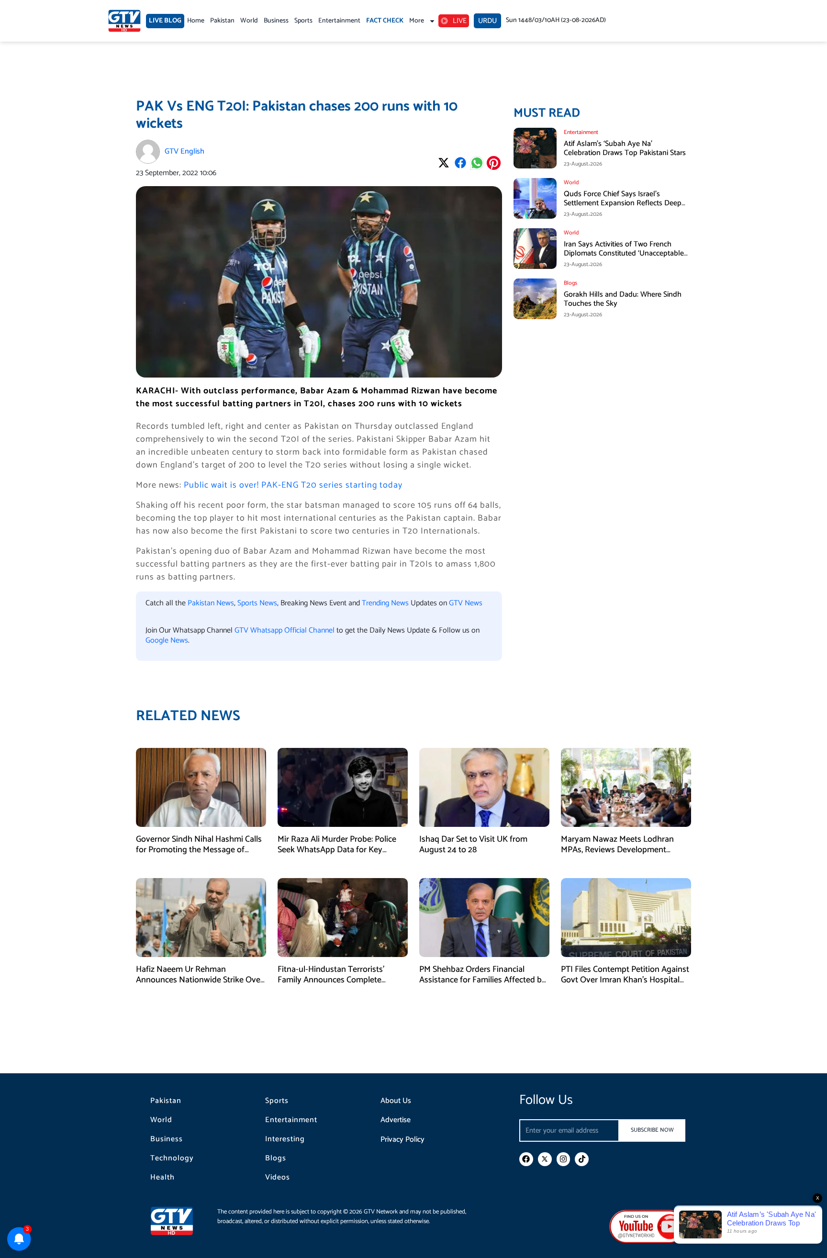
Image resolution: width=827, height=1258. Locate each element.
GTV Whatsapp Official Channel (285, 630)
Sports (303, 20)
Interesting (285, 1139)
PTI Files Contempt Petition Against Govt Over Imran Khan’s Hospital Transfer (625, 979)
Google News (166, 640)
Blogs (275, 1158)
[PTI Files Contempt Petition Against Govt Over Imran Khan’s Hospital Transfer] (626, 917)
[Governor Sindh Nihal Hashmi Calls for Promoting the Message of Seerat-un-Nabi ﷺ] (201, 786)
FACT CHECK (384, 20)
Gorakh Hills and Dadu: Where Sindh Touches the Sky (623, 299)
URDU (487, 21)
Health (162, 1177)
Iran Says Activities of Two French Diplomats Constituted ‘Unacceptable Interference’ (624, 253)
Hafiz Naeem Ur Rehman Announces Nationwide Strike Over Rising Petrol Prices (199, 979)
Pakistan (222, 20)
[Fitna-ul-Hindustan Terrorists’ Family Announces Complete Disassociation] (343, 917)
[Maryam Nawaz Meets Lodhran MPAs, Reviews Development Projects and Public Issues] (626, 786)
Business (276, 20)
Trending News (385, 603)
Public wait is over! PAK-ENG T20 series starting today (293, 485)
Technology (172, 1158)
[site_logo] (179, 1221)
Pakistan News (211, 603)
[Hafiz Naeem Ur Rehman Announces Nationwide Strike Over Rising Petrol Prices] (201, 917)
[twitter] (545, 1159)
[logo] (124, 21)
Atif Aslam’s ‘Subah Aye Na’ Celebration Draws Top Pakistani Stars (625, 148)
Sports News (257, 603)
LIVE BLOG (165, 20)
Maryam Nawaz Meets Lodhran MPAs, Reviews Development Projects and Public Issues (617, 849)
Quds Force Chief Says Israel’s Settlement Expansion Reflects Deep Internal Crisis (623, 203)
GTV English (184, 151)
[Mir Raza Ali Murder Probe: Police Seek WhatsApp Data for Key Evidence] (343, 786)
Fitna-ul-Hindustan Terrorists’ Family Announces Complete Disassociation (331, 979)
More (416, 20)
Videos (277, 1177)
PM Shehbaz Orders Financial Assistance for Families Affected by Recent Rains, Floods (482, 979)
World (249, 20)
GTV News (465, 603)
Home (195, 20)
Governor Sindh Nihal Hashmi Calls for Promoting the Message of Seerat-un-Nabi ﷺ (199, 849)
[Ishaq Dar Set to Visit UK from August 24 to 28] (484, 786)
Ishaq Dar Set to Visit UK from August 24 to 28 (473, 844)
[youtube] (647, 1226)
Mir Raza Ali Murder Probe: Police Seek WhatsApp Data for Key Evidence (337, 849)
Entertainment (339, 20)
